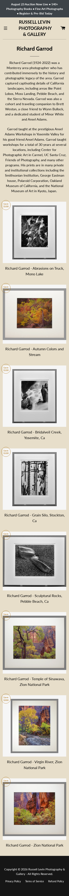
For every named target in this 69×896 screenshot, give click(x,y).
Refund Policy (56, 881)
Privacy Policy (13, 881)
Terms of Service (34, 881)
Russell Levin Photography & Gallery (34, 28)
